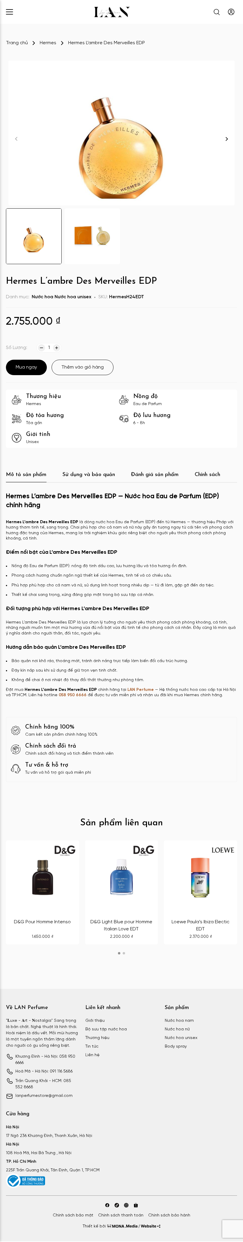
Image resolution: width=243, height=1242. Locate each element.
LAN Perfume (140, 690)
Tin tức (91, 1046)
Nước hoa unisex (73, 296)
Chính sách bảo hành (169, 1215)
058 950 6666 (73, 695)
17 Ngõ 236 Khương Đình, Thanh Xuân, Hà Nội (49, 1136)
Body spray (176, 1046)
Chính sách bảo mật (73, 1215)
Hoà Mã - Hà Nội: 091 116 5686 (44, 1071)
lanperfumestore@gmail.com (44, 1096)
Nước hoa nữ (177, 1029)
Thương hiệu (97, 1038)
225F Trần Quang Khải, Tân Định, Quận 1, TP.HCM (53, 1170)
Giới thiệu (95, 1021)
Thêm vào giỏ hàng (82, 367)
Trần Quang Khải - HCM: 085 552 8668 (43, 1084)
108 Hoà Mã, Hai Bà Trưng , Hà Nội (38, 1153)
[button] (227, 139)
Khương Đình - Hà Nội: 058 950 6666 (45, 1059)
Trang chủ (17, 42)
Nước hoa (42, 296)
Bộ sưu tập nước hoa (106, 1029)
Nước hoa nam (179, 1021)
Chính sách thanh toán (120, 1215)
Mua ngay (26, 367)
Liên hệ (92, 1055)
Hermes (48, 42)
